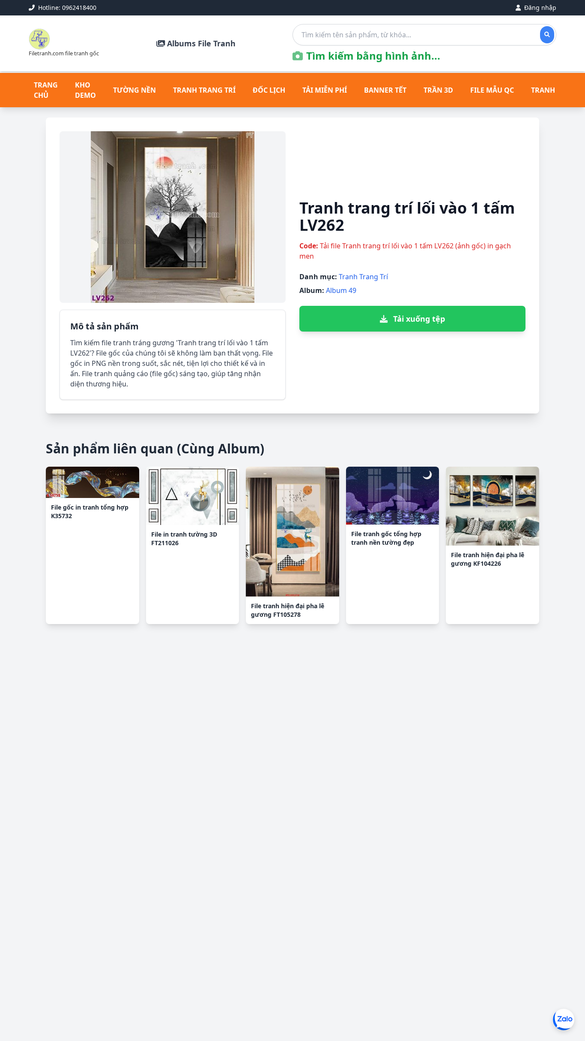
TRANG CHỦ (46, 90)
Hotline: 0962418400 (66, 7)
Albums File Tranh (200, 43)
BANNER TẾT (385, 90)
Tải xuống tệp (418, 319)
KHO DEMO (85, 90)
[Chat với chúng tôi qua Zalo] (563, 1019)
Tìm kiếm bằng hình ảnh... (373, 56)
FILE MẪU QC (492, 90)
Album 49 (341, 290)
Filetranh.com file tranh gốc (64, 53)
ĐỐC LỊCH (269, 90)
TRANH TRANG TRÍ (204, 90)
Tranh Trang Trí (363, 276)
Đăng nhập (539, 7)
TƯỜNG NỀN (134, 90)
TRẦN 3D (438, 90)
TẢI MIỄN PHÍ (324, 90)
